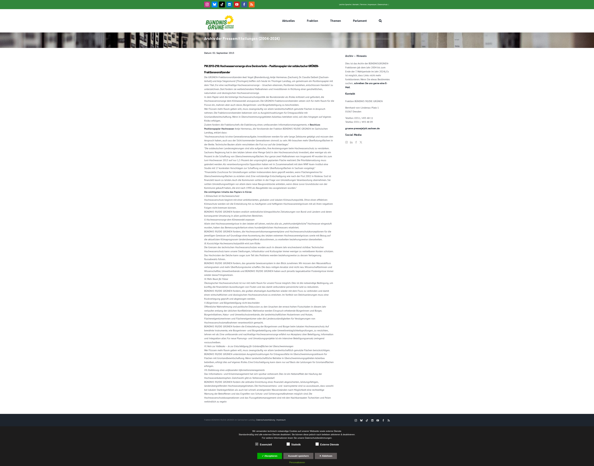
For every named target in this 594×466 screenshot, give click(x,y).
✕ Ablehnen (325, 456)
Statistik (296, 444)
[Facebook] (356, 142)
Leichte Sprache (345, 4)
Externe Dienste (329, 444)
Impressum (372, 4)
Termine (363, 4)
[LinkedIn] (351, 142)
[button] (380, 20)
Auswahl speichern (298, 456)
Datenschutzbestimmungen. (318, 438)
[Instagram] (346, 142)
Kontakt (356, 4)
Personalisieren (297, 462)
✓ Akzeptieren (269, 456)
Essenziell (266, 444)
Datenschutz (382, 4)
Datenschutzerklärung (265, 420)
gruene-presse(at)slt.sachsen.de (362, 128)
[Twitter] (361, 142)
